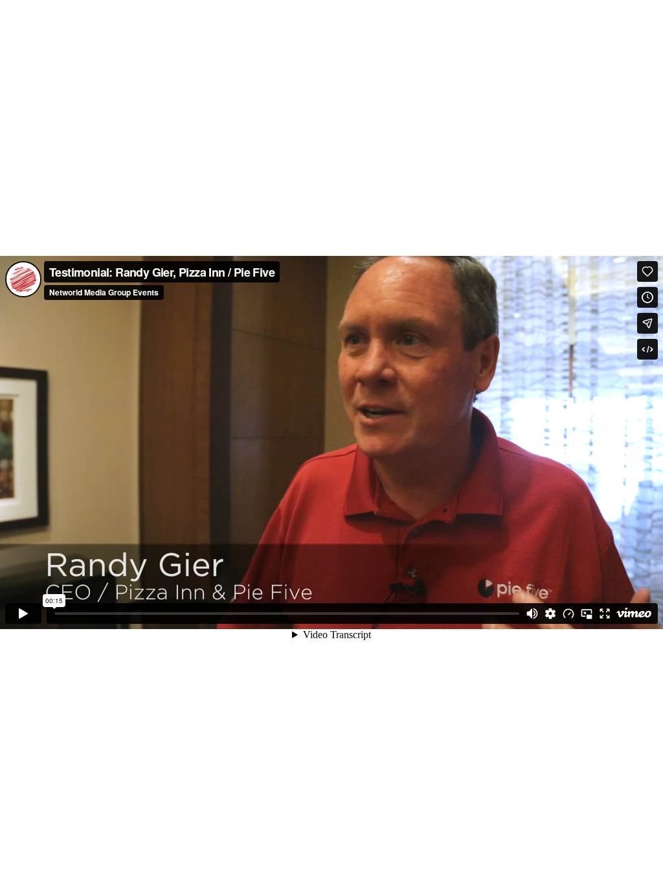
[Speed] (568, 613)
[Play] (23, 613)
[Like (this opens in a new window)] (647, 271)
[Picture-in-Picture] (586, 613)
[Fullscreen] (604, 613)
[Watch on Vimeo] (634, 613)
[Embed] (647, 349)
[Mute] (532, 613)
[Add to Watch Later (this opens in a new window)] (647, 297)
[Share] (647, 323)
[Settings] (550, 613)
